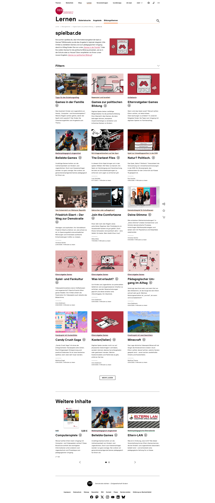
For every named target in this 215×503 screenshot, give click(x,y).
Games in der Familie (92, 47)
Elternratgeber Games (143, 102)
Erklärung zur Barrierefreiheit (142, 492)
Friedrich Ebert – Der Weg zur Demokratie (69, 216)
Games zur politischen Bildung (80, 55)
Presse (116, 492)
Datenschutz (77, 492)
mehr (140, 3)
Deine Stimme (137, 215)
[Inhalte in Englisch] (159, 3)
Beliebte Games (66, 158)
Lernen (57, 26)
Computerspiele (66, 435)
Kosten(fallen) (102, 340)
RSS (102, 492)
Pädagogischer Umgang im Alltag (141, 281)
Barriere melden (125, 492)
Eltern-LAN (135, 435)
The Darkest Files (104, 158)
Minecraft (135, 340)
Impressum (67, 492)
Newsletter (94, 492)
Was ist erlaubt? (103, 279)
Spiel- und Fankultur (69, 279)
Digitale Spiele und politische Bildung (83, 26)
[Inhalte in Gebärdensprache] (154, 3)
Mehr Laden (107, 378)
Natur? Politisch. (139, 158)
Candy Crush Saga (68, 340)
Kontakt (108, 492)
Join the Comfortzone (106, 215)
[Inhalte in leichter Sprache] (149, 3)
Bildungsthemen (66, 26)
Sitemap (86, 492)
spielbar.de (99, 26)
